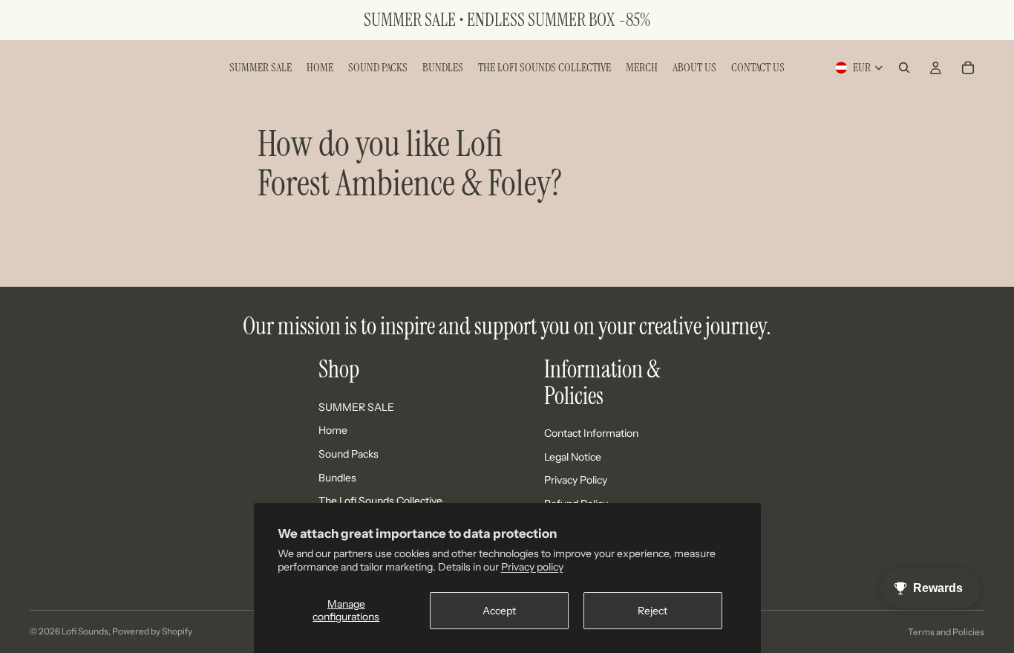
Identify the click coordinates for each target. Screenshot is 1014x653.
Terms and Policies (946, 631)
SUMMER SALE (356, 407)
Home (332, 430)
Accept (499, 610)
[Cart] (968, 67)
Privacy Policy (575, 480)
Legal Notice (572, 457)
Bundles (337, 477)
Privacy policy (532, 567)
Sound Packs (348, 454)
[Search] (904, 67)
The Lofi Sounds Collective (380, 500)
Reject (652, 610)
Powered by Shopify (152, 631)
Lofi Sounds (85, 631)
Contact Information (591, 433)
